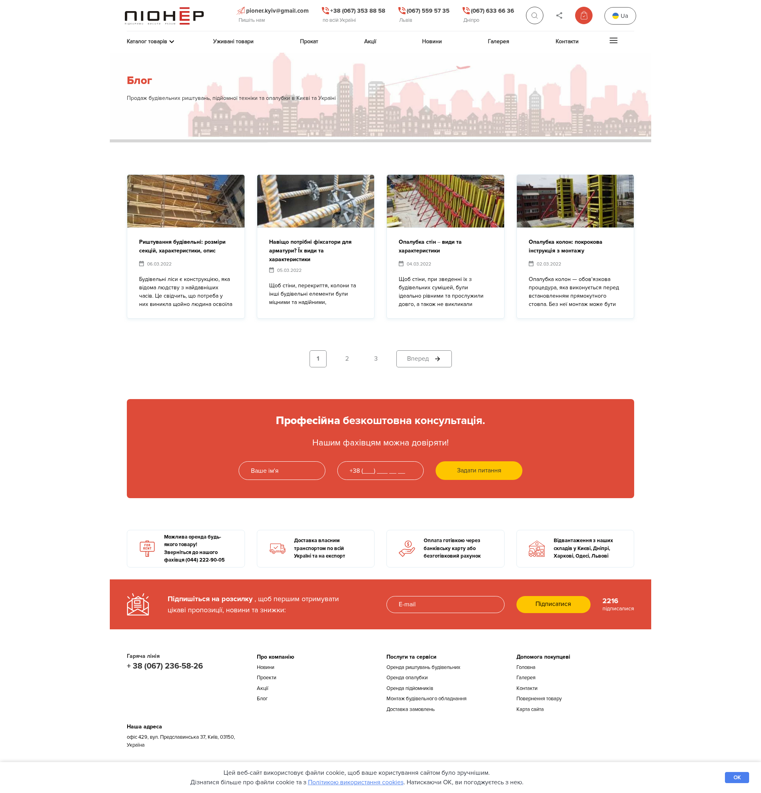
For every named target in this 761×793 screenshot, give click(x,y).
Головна (525, 667)
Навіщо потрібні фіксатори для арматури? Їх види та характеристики (310, 250)
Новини (265, 667)
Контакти (526, 688)
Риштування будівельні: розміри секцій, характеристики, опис (182, 246)
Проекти (266, 678)
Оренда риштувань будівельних (423, 667)
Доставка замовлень (410, 709)
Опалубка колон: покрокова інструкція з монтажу (565, 246)
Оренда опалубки (407, 678)
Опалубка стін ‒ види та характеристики (430, 246)
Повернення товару (539, 699)
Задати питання (479, 470)
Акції (262, 688)
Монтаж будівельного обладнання (426, 699)
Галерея (525, 678)
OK (737, 777)
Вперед (418, 359)
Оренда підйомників (409, 688)
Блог (262, 699)
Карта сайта (530, 709)
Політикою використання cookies (355, 782)
